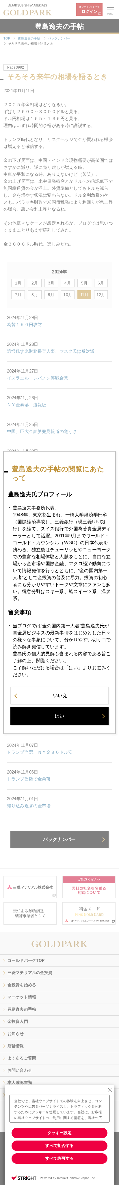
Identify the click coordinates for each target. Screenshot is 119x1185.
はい (59, 715)
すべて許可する (59, 1158)
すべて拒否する (59, 1145)
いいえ (60, 695)
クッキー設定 (59, 1132)
